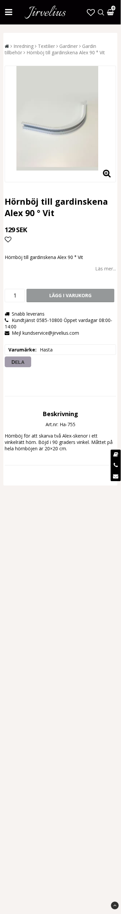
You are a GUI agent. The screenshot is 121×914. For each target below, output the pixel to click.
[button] (91, 12)
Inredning (23, 46)
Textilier (46, 46)
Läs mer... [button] (105, 268)
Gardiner (68, 46)
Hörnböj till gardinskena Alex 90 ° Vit (65, 52)
